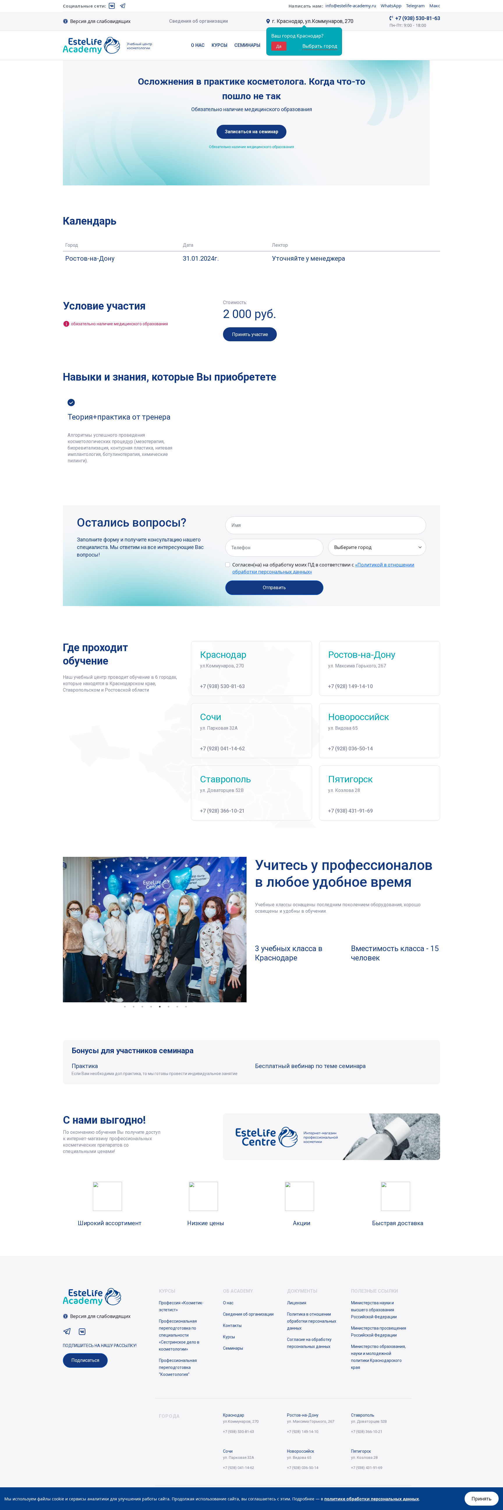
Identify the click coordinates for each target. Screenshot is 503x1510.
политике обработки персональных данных (371, 1499)
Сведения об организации (198, 21)
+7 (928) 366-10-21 (222, 811)
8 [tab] (186, 1007)
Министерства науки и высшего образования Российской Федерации (374, 1310)
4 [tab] (151, 1007)
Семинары (247, 45)
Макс (434, 5)
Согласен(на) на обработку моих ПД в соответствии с (323, 568)
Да (278, 46)
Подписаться (85, 1360)
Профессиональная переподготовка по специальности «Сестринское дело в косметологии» (179, 1335)
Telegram (415, 5)
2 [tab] (134, 1007)
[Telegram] (123, 6)
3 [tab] (142, 1007)
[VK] (112, 6)
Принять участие (250, 334)
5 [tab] (160, 1007)
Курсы (219, 45)
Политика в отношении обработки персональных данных (311, 1321)
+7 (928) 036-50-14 (350, 748)
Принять (482, 1498)
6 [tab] (168, 1007)
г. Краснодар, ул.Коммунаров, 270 (312, 21)
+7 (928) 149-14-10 (350, 686)
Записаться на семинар (251, 131)
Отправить (274, 587)
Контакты (232, 1325)
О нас (198, 45)
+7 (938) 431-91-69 (350, 811)
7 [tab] (177, 1007)
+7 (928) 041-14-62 (222, 748)
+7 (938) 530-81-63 (417, 18)
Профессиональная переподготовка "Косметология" (178, 1367)
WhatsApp (391, 5)
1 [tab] (125, 1007)
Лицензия (296, 1303)
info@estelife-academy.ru (350, 5)
